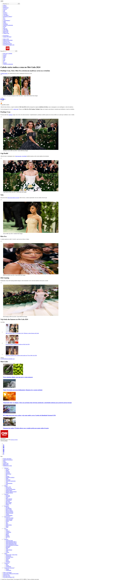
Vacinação (8, 558)
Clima (7, 497)
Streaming (8, 536)
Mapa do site (5, 464)
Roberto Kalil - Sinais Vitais (11, 554)
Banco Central (9, 509)
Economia (5, 13)
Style (4, 19)
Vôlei (7, 548)
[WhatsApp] (3, 454)
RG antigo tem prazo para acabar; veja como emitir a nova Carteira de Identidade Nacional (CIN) (29, 415)
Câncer (7, 559)
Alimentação (8, 555)
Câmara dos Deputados (10, 489)
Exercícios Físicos (9, 557)
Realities (7, 535)
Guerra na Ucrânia (9, 517)
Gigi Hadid (24, 156)
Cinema (7, 533)
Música (7, 534)
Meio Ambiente (9, 498)
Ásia (7, 522)
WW (4, 58)
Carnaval (7, 530)
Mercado (7, 507)
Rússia (7, 526)
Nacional (5, 9)
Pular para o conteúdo (7, 53)
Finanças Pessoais (9, 513)
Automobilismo (9, 549)
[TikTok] (3, 452)
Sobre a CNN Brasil (7, 572)
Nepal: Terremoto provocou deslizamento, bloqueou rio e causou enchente (22, 390)
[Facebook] (3, 446)
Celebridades (8, 532)
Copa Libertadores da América (12, 545)
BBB (7, 529)
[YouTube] (3, 447)
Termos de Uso (6, 41)
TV (6, 538)
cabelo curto (15, 109)
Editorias (6, 468)
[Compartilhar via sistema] (1, 102)
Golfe (7, 551)
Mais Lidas (4, 361)
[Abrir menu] (2, 1)
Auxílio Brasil (9, 500)
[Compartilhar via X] (2, 99)
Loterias (7, 514)
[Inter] (4, 443)
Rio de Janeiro (9, 502)
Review (4, 26)
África (7, 523)
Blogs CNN (5, 32)
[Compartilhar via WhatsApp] (4, 99)
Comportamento (6, 20)
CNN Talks (5, 29)
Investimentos (8, 508)
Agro (4, 10)
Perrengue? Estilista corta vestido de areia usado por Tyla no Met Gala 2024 (21, 355)
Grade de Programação (8, 459)
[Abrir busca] (19, 3)
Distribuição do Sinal (7, 43)
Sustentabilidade (9, 515)
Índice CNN (8, 487)
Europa (7, 521)
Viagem (7, 569)
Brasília (7, 504)
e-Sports (7, 552)
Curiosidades (8, 566)
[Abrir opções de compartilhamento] (3, 100)
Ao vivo (5, 54)
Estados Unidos (9, 520)
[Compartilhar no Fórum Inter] (1, 103)
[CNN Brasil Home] (8, 49)
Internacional (5, 7)
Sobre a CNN (6, 39)
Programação (6, 35)
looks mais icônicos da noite (13, 197)
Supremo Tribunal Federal (11, 491)
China (7, 527)
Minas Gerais (8, 503)
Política (4, 5)
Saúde (4, 21)
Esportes (5, 12)
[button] (62, 85)
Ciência (4, 22)
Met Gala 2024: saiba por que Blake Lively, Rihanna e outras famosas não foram (22, 333)
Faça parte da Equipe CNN (8, 44)
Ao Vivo (7, 469)
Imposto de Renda (9, 511)
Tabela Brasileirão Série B (11, 542)
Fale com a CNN (6, 42)
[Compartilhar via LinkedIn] (3, 99)
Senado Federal (9, 490)
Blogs (4, 461)
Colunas (5, 462)
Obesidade (8, 561)
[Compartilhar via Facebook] (1, 99)
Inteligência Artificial (7, 16)
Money (4, 57)
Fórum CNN (5, 31)
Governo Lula (9, 488)
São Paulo (8, 501)
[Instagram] (3, 449)
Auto (4, 27)
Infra (4, 11)
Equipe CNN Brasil (7, 36)
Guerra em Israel (9, 519)
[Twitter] (3, 445)
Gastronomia (8, 570)
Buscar (4, 3)
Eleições (5, 6)
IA (3, 61)
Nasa (7, 564)
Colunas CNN (6, 33)
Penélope (10, 114)
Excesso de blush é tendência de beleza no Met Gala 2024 (18, 344)
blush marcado (18, 156)
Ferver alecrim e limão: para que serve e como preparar (18, 377)
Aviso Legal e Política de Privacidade (10, 573)
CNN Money (6, 15)
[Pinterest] (3, 451)
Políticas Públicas (9, 492)
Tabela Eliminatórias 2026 (11, 544)
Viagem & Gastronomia (8, 25)
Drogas (7, 560)
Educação (5, 28)
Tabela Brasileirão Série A (11, 541)
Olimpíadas (8, 546)
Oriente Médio (9, 524)
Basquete (8, 547)
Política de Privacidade (7, 40)
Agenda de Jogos (9, 540)
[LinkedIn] (3, 450)
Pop (4, 17)
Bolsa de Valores (9, 510)
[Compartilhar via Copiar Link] (5, 99)
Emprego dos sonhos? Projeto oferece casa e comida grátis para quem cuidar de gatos (26, 428)
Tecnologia (5, 24)
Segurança (8, 496)
